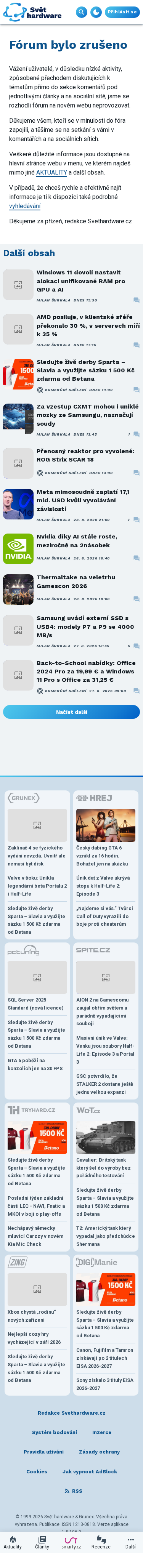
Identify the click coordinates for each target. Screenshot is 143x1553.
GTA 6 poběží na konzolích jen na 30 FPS (35, 1064)
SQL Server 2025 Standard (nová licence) (36, 1004)
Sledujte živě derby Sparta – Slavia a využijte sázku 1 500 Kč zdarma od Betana (86, 370)
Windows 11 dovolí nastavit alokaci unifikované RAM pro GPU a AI (81, 281)
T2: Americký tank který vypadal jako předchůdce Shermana (105, 1236)
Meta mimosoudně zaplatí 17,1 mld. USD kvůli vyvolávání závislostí (83, 500)
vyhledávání (24, 206)
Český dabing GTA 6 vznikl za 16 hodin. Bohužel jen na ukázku (102, 856)
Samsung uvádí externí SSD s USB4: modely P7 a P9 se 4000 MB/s (85, 626)
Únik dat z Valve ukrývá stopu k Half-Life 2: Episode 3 (103, 886)
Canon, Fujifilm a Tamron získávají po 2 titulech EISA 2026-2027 (104, 1358)
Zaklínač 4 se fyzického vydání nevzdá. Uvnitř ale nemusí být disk (37, 856)
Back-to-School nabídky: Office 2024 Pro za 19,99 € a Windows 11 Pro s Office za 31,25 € (86, 671)
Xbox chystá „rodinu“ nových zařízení (32, 1316)
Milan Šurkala (54, 300)
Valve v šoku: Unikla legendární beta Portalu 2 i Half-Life (37, 886)
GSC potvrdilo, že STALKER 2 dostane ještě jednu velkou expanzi (104, 1084)
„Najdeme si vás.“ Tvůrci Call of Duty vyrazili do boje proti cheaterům (104, 916)
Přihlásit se (122, 12)
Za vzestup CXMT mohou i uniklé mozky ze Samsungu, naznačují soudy (88, 415)
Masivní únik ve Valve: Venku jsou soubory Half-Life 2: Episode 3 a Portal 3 (105, 1049)
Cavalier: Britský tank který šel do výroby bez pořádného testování (103, 1168)
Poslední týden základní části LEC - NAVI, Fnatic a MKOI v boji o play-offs (36, 1206)
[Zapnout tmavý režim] (96, 12)
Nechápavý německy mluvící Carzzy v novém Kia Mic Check (35, 1236)
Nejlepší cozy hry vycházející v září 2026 (34, 1338)
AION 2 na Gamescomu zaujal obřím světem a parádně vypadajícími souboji (102, 1011)
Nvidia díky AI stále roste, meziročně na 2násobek (77, 540)
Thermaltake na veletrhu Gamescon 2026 (76, 581)
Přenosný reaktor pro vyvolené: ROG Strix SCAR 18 (86, 455)
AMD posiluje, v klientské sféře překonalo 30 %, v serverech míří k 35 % (88, 325)
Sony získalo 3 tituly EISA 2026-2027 (104, 1384)
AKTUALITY (51, 172)
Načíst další (71, 712)
